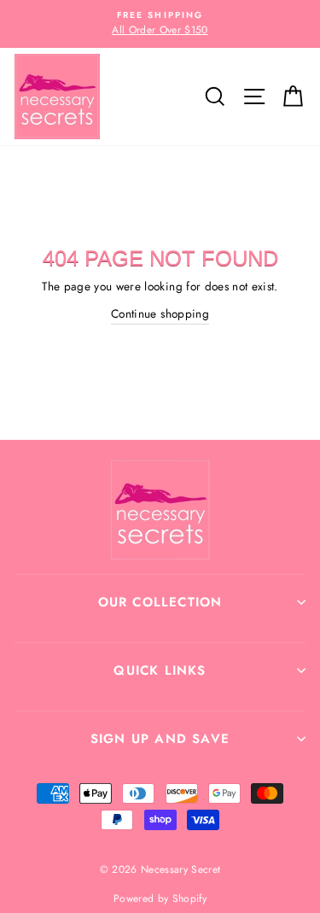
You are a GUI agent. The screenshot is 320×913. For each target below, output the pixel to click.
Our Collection (160, 602)
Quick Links (159, 670)
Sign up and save (160, 738)
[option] (160, 24)
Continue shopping (160, 313)
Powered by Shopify (160, 898)
